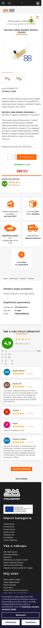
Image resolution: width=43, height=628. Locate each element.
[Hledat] (21, 2)
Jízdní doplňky (10, 540)
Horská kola (8, 527)
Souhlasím (30, 622)
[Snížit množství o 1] (16, 158)
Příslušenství (21, 307)
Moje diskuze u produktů (15, 593)
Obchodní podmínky (13, 565)
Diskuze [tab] (23, 278)
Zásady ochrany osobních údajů (18, 568)
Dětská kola (8, 535)
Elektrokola (8, 524)
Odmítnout (10, 622)
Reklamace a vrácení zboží (15, 560)
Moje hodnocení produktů (15, 590)
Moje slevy (8, 588)
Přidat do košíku (28, 157)
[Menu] (38, 3)
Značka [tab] (31, 278)
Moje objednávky (11, 582)
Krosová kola (9, 529)
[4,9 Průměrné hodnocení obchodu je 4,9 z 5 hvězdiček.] (31, 17)
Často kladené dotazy (13, 562)
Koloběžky (8, 537)
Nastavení (21, 615)
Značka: (9, 91)
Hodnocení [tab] (13, 278)
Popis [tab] (5, 278)
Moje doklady (9, 585)
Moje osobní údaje (11, 579)
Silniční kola (8, 532)
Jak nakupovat (10, 552)
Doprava (7, 557)
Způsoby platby (10, 554)
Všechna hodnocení (21, 469)
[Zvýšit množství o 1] (16, 155)
